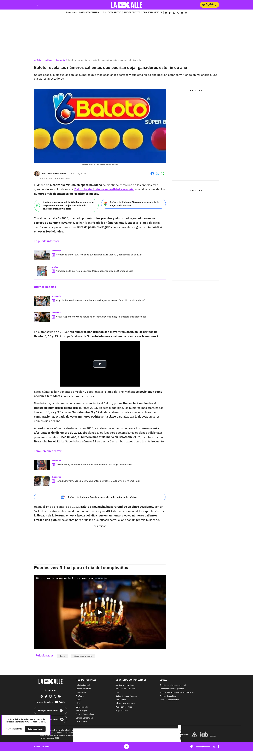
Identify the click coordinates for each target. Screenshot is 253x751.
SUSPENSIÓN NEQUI (112, 12)
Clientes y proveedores (125, 703)
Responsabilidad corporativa (172, 689)
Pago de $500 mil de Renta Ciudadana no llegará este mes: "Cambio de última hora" (100, 300)
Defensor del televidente (126, 689)
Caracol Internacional (85, 714)
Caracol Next (81, 721)
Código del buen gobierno (126, 696)
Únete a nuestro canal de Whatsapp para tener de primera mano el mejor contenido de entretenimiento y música (68, 205)
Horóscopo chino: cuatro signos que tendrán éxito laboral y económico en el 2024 (99, 254)
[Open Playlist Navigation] (218, 746)
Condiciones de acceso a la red (173, 685)
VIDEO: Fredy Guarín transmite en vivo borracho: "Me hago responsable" (94, 464)
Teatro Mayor (81, 711)
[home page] (126, 5)
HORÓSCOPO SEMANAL (89, 12)
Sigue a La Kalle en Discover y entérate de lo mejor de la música (134, 204)
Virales (55, 267)
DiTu (78, 703)
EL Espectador (82, 707)
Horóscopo (56, 250)
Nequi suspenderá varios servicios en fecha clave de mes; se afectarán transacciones (101, 316)
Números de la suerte (83, 656)
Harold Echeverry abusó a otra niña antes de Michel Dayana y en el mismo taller (98, 480)
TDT (117, 693)
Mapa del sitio (122, 711)
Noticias (48, 60)
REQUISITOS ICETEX (152, 12)
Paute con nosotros (124, 707)
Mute (191, 746)
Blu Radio (80, 696)
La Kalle (37, 60)
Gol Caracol (81, 693)
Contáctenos (121, 700)
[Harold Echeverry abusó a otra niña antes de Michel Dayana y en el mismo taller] (42, 481)
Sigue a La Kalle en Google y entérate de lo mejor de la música (102, 497)
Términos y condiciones (169, 700)
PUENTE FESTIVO (132, 12)
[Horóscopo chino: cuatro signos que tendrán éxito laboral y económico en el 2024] (42, 255)
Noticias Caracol (83, 685)
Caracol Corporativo (84, 718)
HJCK (78, 700)
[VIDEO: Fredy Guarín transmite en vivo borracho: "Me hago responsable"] (42, 465)
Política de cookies (168, 696)
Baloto (62, 656)
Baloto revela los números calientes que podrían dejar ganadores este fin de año (104, 60)
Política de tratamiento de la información (177, 693)
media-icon (126, 746)
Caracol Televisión (83, 689)
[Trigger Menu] (36, 4)
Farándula (56, 460)
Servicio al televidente (125, 685)
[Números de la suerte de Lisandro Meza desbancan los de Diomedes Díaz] (42, 271)
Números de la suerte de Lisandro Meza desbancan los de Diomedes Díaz (94, 270)
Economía (60, 60)
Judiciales (56, 477)
